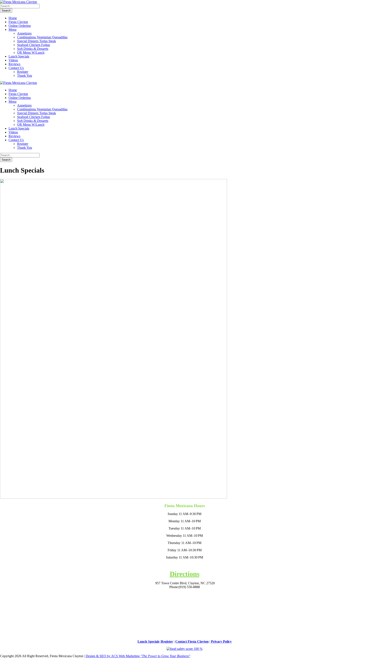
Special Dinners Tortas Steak (36, 41)
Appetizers (24, 33)
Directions (184, 574)
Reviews (14, 64)
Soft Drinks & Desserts (32, 49)
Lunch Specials (19, 56)
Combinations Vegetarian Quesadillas (42, 37)
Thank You (24, 75)
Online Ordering (20, 25)
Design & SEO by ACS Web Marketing (138, 656)
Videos (13, 60)
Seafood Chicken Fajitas (33, 45)
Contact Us (16, 68)
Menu (12, 29)
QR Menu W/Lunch (30, 52)
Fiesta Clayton (18, 22)
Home (13, 18)
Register (22, 72)
